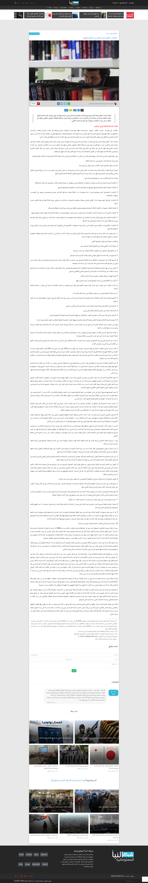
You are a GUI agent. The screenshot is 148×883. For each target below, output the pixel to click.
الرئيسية (131, 3)
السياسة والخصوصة (130, 881)
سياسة (91, 8)
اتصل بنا (115, 3)
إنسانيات (71, 8)
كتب (107, 33)
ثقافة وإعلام (64, 8)
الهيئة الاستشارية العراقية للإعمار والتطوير (69, 780)
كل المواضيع (123, 3)
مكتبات (66, 110)
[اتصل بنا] (34, 3)
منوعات (56, 8)
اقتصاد (78, 8)
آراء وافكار (98, 8)
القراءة (74, 110)
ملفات (49, 8)
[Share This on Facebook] (58, 103)
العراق (82, 110)
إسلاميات (84, 8)
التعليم (70, 110)
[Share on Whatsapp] (68, 103)
